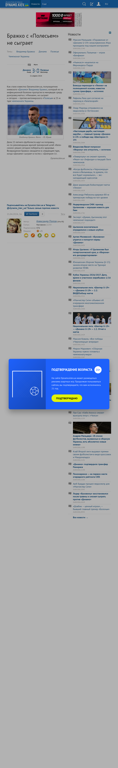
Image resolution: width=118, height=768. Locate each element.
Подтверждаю (67, 398)
